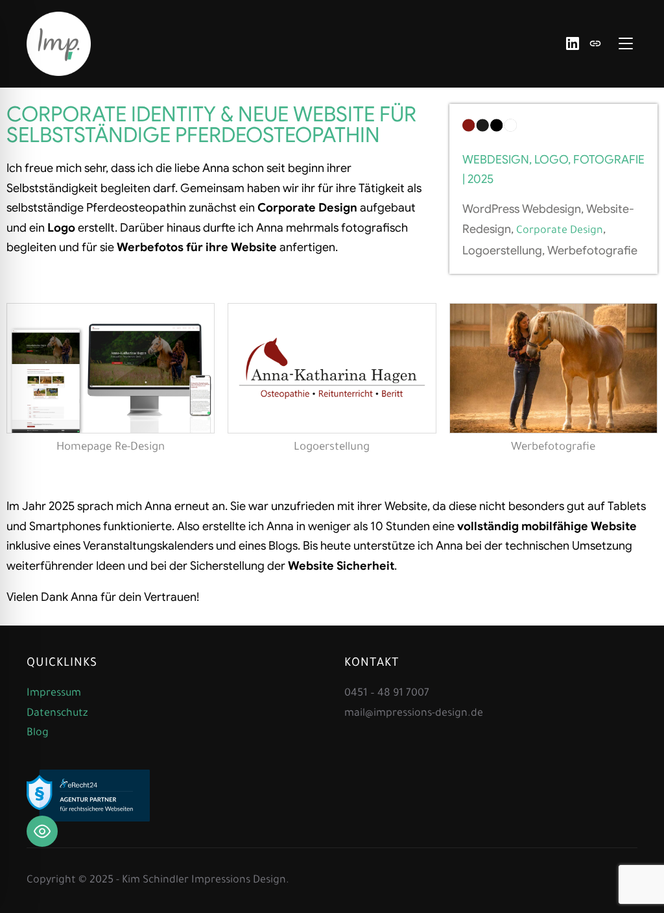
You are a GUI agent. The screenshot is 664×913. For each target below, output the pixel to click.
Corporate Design (559, 231)
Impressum (54, 694)
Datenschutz (57, 714)
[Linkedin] (572, 43)
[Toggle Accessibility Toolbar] (42, 831)
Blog (38, 733)
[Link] (595, 43)
